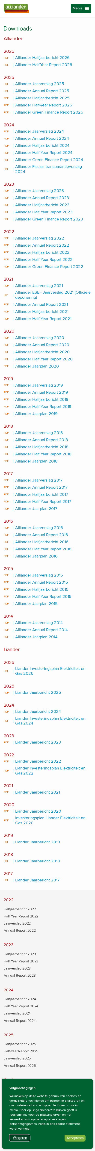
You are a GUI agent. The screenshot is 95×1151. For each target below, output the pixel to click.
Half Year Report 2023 (21, 961)
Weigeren (21, 1138)
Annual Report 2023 (20, 975)
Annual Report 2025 (20, 1065)
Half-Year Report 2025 (21, 1051)
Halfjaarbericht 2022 (20, 909)
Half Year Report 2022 (21, 916)
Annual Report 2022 (20, 930)
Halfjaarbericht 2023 (20, 954)
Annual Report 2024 (20, 1020)
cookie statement (68, 1124)
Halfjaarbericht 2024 (20, 999)
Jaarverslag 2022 (17, 923)
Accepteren (76, 1139)
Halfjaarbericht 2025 (20, 1044)
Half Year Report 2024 (21, 1006)
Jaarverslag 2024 (17, 1013)
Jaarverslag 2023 (17, 968)
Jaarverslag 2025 (17, 1058)
